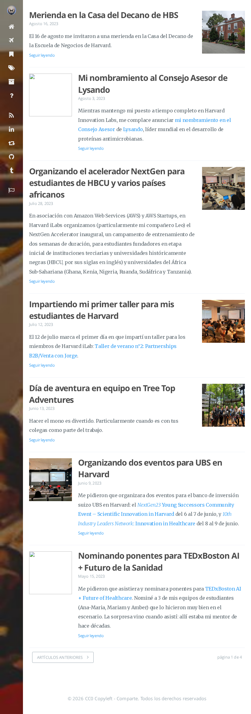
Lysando (133, 129)
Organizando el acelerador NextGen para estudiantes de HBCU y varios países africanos (107, 183)
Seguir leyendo (42, 55)
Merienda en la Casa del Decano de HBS (103, 15)
